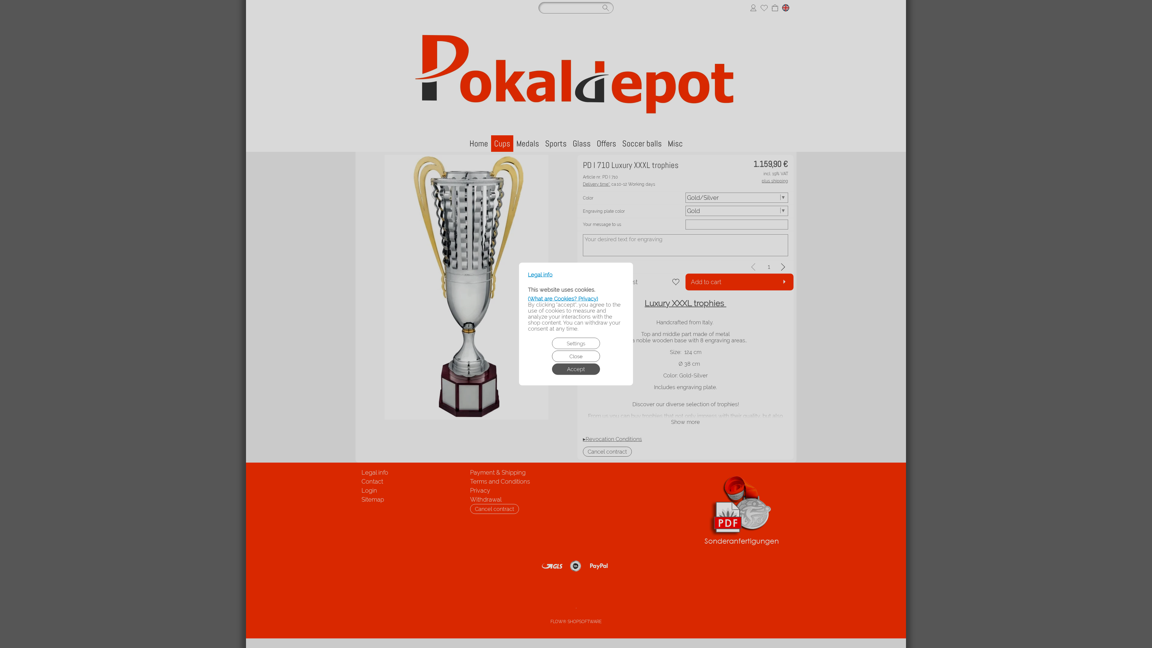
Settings (576, 343)
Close (576, 356)
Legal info (540, 275)
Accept (576, 369)
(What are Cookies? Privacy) (563, 299)
